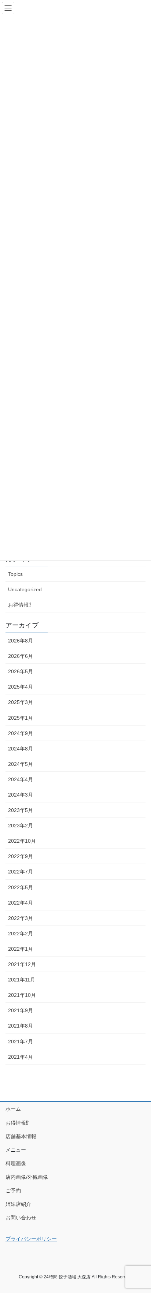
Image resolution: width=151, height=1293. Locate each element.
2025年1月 (20, 718)
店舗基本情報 (20, 1136)
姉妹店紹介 (18, 1204)
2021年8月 (20, 1026)
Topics (15, 574)
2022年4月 (20, 903)
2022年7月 (20, 872)
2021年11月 (21, 980)
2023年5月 (20, 810)
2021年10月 (22, 995)
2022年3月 (20, 918)
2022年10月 (22, 841)
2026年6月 (20, 656)
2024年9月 (20, 733)
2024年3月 (20, 795)
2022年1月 (20, 949)
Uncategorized (25, 589)
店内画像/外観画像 (26, 1177)
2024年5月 (20, 764)
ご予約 (13, 1190)
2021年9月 (20, 1010)
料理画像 (15, 1163)
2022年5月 (20, 887)
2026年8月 (20, 641)
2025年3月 (20, 702)
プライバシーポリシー (31, 1239)
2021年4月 (20, 1057)
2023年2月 (20, 825)
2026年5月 (20, 671)
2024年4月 (20, 779)
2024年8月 (20, 749)
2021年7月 (20, 1041)
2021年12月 (22, 964)
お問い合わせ (20, 1218)
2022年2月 (20, 933)
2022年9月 (20, 856)
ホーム (13, 1109)
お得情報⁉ (19, 605)
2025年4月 (20, 687)
